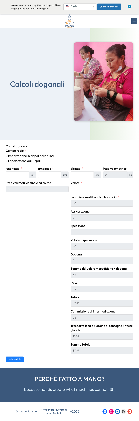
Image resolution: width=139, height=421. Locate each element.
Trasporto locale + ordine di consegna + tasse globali (102, 328)
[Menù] (134, 21)
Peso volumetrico (115, 169)
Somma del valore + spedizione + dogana (99, 269)
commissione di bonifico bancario (93, 197)
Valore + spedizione (84, 240)
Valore (75, 183)
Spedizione (78, 226)
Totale (75, 297)
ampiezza (44, 169)
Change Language (109, 6)
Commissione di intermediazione (93, 311)
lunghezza (12, 169)
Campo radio (15, 151)
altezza (75, 169)
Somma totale (80, 344)
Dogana (76, 254)
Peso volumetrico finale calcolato (28, 183)
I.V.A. (74, 283)
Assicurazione (80, 211)
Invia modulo (15, 359)
